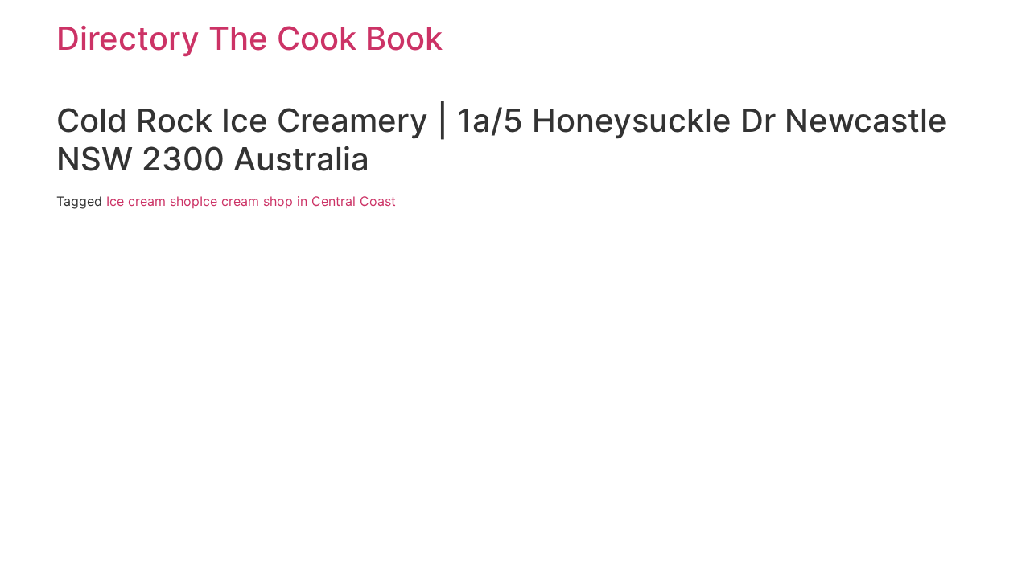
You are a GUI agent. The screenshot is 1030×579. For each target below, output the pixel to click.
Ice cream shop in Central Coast (298, 201)
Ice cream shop (153, 201)
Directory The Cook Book (249, 38)
